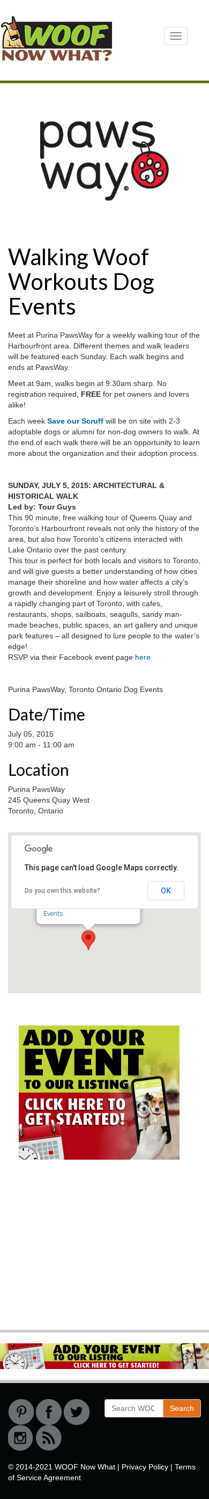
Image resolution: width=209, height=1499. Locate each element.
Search (182, 1408)
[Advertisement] (88, 1249)
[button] (88, 940)
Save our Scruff (76, 421)
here (143, 657)
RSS (49, 1438)
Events (53, 913)
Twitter (76, 1412)
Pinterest (21, 1412)
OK (166, 890)
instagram (21, 1438)
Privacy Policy (145, 1466)
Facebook (49, 1412)
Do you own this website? (62, 890)
